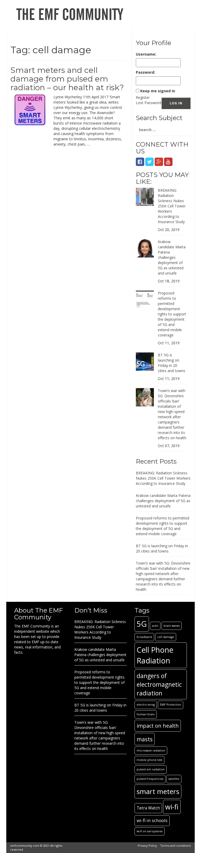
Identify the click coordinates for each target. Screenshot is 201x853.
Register (143, 97)
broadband (144, 637)
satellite (174, 779)
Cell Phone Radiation (155, 655)
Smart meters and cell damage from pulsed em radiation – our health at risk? (67, 78)
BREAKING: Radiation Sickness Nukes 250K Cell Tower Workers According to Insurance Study (172, 206)
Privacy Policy (147, 845)
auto (155, 625)
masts (145, 739)
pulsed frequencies (150, 779)
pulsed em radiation (151, 769)
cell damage (165, 637)
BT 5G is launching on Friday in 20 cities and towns (171, 362)
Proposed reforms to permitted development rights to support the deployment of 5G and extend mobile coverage (172, 314)
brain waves (172, 625)
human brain (146, 714)
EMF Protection (170, 704)
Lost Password (148, 102)
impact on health (158, 725)
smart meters (158, 791)
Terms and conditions (175, 845)
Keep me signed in (157, 90)
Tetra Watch (148, 808)
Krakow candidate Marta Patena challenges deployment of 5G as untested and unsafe (172, 257)
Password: (145, 72)
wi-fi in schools (152, 820)
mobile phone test (149, 760)
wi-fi (171, 807)
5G (142, 624)
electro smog (146, 704)
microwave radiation (151, 750)
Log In (176, 103)
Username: (146, 54)
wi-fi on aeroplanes (150, 831)
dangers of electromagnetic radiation (159, 684)
